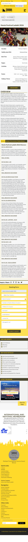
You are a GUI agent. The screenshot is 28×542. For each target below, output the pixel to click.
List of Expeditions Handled (8, 490)
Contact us (3, 511)
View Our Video (22, 403)
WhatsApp (5, 344)
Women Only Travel (6, 492)
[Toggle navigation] (25, 10)
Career (2, 509)
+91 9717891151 (6, 343)
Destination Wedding (6, 477)
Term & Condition (5, 496)
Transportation (5, 488)
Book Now (14, 88)
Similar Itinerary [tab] (21, 141)
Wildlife (3, 469)
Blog (12, 1)
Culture (3, 468)
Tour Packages (10, 17)
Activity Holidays (5, 472)
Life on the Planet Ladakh (7, 482)
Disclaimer (3, 498)
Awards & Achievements (7, 508)
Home (2, 17)
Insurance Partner (5, 517)
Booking (13, 5)
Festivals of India (5, 493)
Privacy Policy (4, 500)
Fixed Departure (5, 474)
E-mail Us (5, 346)
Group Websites (5, 514)
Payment (7, 5)
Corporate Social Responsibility (9, 495)
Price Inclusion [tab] (13, 141)
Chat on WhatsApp (6, 1)
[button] (11, 44)
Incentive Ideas (5, 471)
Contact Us (24, 1)
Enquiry (3, 513)
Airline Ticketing (5, 487)
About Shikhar (4, 506)
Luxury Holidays (5, 475)
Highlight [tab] (8, 141)
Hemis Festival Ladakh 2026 (8, 20)
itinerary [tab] (3, 141)
